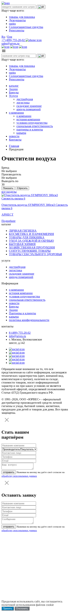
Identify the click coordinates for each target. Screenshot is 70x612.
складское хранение (29, 106)
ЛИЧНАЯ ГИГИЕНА (23, 230)
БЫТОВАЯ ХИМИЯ (22, 244)
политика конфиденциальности (29, 320)
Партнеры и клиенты (22, 313)
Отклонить (22, 608)
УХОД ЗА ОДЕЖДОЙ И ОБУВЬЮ (31, 240)
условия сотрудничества (31, 122)
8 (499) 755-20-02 (20, 332)
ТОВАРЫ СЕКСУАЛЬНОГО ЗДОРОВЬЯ (35, 254)
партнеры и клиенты (29, 129)
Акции (13, 89)
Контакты (15, 139)
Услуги (13, 95)
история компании (28, 119)
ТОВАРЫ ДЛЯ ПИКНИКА (26, 237)
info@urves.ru (17, 336)
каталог (14, 85)
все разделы (9, 191)
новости (14, 136)
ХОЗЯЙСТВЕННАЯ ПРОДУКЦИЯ (32, 247)
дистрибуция (24, 99)
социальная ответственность (34, 126)
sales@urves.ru (10, 43)
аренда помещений (28, 109)
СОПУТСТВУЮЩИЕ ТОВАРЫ (30, 250)
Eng (9, 36)
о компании (16, 112)
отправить (8, 472)
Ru (3, 36)
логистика (22, 102)
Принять (7, 608)
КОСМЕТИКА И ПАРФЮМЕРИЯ (31, 234)
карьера (21, 132)
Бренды (14, 92)
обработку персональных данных (19, 476)
